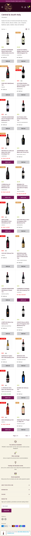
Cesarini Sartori (21, 359)
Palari (3, 87)
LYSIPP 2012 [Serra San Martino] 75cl (7, 323)
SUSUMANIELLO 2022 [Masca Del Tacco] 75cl (23, 151)
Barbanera (20, 88)
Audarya (19, 292)
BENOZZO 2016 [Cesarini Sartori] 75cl (22, 356)
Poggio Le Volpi (21, 423)
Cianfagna (4, 156)
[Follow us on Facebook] (3, 519)
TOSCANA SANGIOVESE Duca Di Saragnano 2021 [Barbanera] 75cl (8, 118)
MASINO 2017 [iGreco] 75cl (22, 388)
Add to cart (7, 162)
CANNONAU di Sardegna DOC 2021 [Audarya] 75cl (23, 289)
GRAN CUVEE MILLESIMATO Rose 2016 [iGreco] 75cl (7, 221)
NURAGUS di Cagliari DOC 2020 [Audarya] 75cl (8, 356)
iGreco (3, 225)
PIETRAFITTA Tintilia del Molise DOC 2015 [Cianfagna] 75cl (8, 152)
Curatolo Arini (5, 55)
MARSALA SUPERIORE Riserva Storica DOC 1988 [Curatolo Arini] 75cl (8, 51)
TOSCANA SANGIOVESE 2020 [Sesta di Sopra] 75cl (8, 290)
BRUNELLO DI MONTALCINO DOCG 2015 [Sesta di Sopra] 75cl (22, 187)
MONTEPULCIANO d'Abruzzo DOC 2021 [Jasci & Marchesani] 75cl (22, 256)
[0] (28, 7)
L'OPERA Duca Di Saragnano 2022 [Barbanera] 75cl (6, 186)
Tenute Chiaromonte (22, 122)
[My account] (25, 7)
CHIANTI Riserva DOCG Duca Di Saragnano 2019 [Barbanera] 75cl (23, 324)
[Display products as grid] (26, 29)
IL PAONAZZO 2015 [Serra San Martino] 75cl (7, 388)
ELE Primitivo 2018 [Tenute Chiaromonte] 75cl (22, 118)
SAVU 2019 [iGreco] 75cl (8, 420)
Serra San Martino (6, 326)
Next (27, 435)
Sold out (8, 61)
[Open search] (22, 7)
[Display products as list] (28, 29)
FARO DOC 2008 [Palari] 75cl (8, 84)
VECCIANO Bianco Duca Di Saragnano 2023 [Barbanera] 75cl (23, 221)
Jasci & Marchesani (22, 260)
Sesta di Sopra (20, 191)
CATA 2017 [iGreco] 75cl (8, 253)
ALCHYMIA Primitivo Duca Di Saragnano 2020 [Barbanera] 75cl (23, 85)
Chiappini (19, 55)
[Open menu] (2, 7)
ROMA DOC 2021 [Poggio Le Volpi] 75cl (23, 420)
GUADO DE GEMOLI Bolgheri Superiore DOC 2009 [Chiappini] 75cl (23, 51)
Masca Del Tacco (21, 154)
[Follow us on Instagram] (5, 519)
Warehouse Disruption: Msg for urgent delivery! (15, 1)
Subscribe (6, 510)
